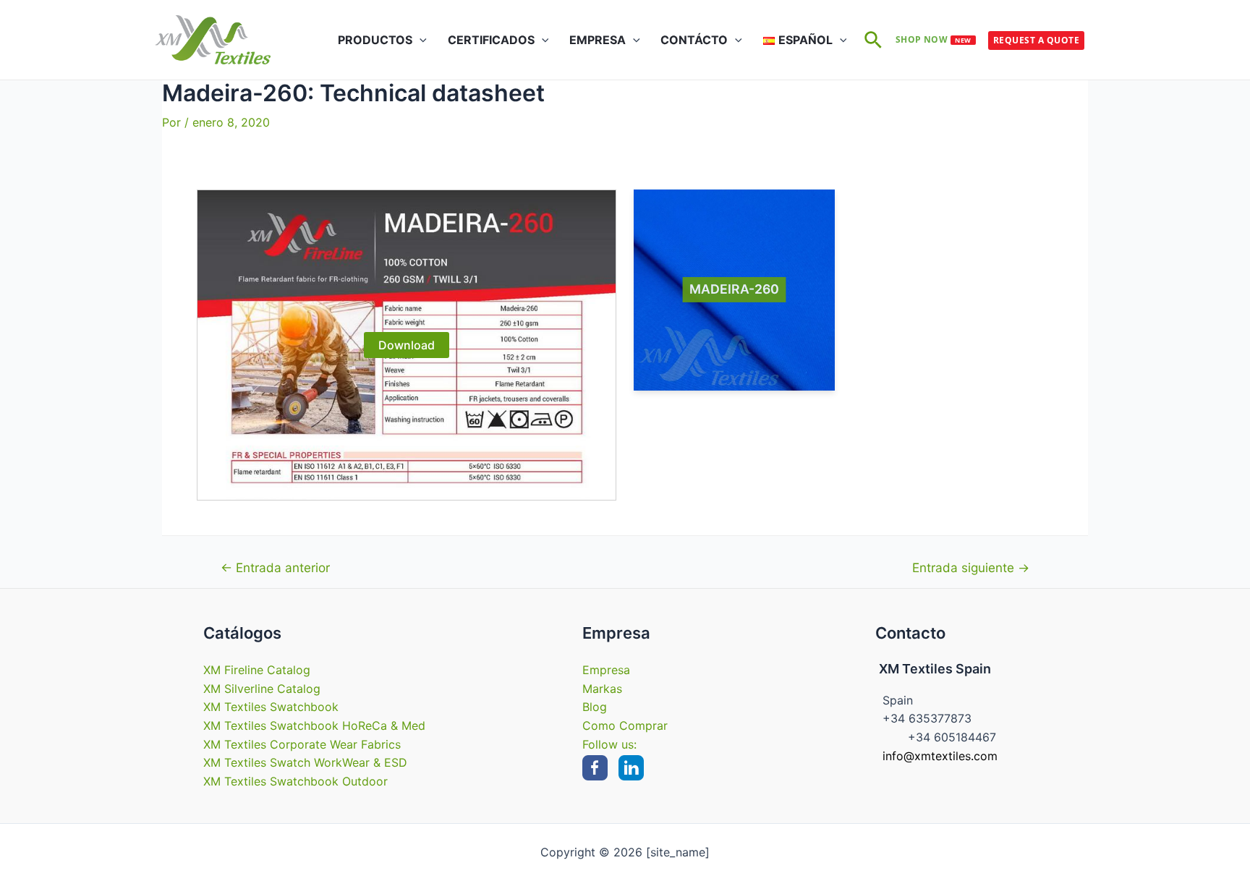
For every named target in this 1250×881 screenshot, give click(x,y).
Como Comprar (625, 725)
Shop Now (933, 39)
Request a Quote (1036, 40)
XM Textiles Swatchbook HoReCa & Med (314, 725)
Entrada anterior (275, 567)
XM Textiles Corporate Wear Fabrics (302, 744)
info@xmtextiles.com (940, 756)
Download (406, 345)
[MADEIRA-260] (734, 290)
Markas (602, 688)
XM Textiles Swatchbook (271, 706)
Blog (594, 706)
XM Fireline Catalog (256, 670)
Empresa (606, 670)
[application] (419, 40)
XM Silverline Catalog (261, 688)
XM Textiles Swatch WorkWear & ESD (305, 762)
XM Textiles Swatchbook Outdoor (295, 781)
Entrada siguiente (970, 567)
